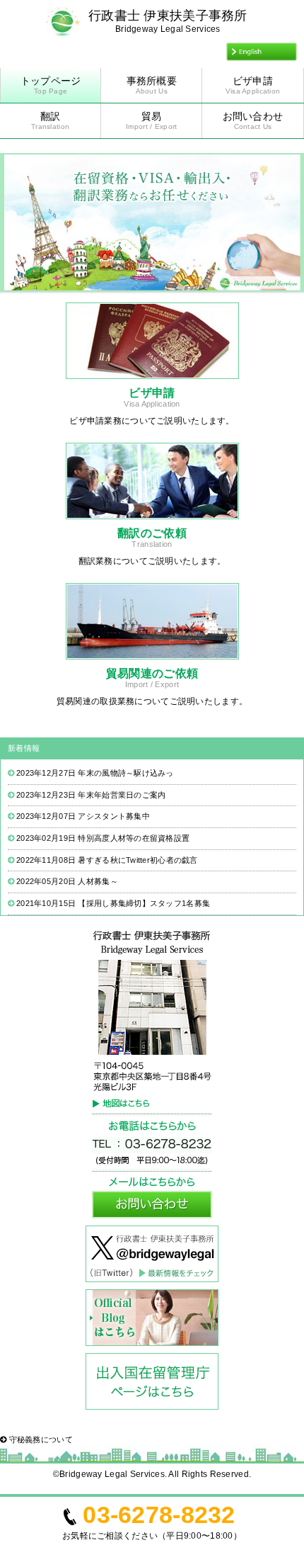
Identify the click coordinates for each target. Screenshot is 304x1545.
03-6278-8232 (159, 1514)
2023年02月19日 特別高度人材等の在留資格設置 (102, 838)
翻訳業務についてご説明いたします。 (152, 561)
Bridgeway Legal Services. (113, 1474)
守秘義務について (39, 1439)
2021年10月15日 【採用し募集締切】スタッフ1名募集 (113, 903)
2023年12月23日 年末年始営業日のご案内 (90, 795)
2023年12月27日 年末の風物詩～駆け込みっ (95, 773)
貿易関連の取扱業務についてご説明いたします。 (152, 701)
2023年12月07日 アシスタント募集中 (83, 816)
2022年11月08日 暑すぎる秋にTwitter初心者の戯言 (107, 860)
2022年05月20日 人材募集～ (67, 881)
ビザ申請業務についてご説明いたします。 (151, 421)
